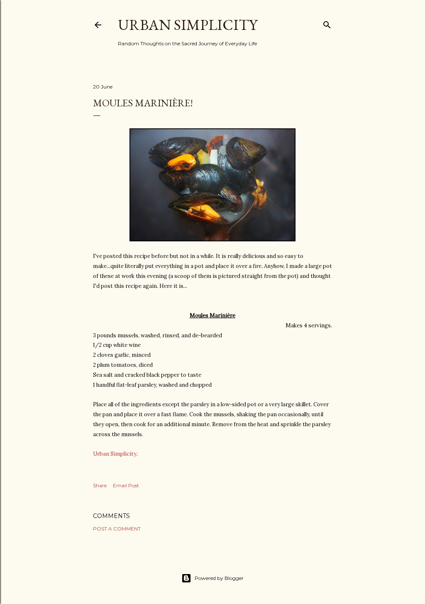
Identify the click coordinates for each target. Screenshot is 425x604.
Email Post (126, 485)
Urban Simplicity (187, 24)
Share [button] (100, 485)
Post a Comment (117, 528)
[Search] (327, 23)
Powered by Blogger (219, 578)
